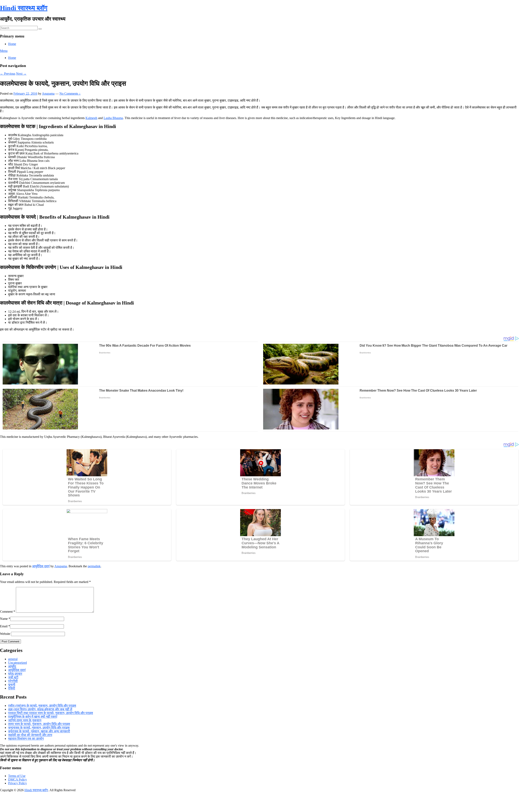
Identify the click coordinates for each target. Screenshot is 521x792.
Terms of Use (16, 776)
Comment (7, 611)
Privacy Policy (17, 783)
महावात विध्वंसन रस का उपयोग (26, 738)
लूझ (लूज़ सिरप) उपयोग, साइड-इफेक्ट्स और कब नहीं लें (40, 709)
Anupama (48, 93)
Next (21, 73)
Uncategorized (17, 662)
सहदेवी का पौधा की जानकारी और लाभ (30, 735)
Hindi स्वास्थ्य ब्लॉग (23, 8)
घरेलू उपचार (15, 673)
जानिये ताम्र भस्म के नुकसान (24, 720)
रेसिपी (11, 688)
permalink (94, 566)
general (13, 659)
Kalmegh (91, 118)
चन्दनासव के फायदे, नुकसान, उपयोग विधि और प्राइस (39, 727)
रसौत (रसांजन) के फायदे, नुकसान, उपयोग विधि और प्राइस (42, 705)
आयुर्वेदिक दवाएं (41, 566)
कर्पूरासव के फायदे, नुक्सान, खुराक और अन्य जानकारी (39, 731)
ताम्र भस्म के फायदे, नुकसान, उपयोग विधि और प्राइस (39, 724)
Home (12, 44)
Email (4, 626)
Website (5, 633)
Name (4, 618)
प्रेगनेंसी (13, 681)
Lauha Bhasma (113, 118)
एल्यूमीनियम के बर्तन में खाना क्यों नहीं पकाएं (32, 716)
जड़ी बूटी (13, 677)
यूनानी (11, 684)
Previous (7, 73)
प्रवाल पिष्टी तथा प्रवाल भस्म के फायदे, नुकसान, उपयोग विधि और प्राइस (50, 713)
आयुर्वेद (12, 666)
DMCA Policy (17, 779)
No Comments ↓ (70, 93)
